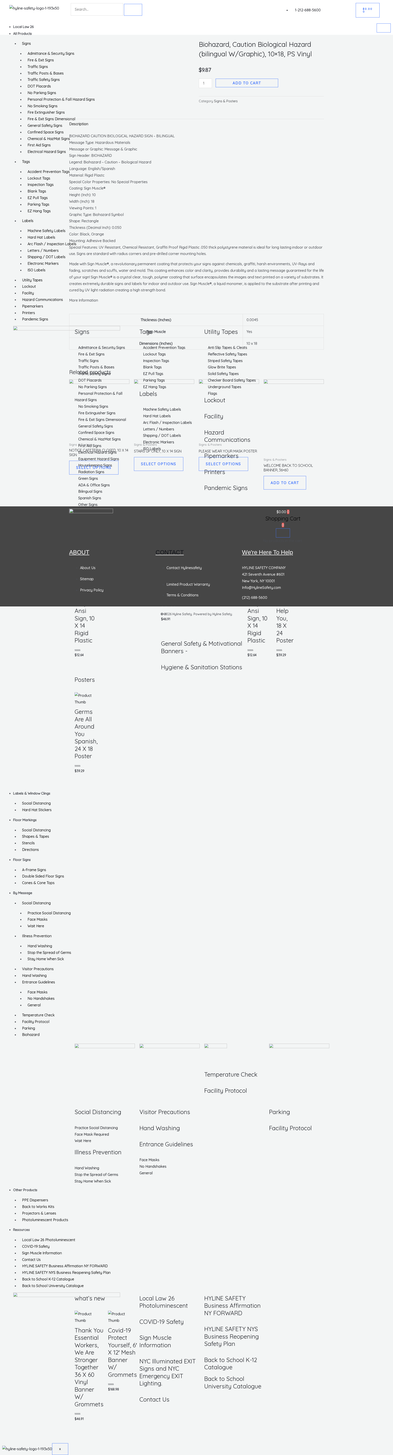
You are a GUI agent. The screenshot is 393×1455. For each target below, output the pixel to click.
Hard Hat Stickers (37, 810)
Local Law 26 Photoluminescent (48, 1240)
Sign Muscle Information (42, 1253)
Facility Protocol (35, 1021)
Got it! (371, 7)
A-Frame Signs (34, 870)
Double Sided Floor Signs (43, 876)
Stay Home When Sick (46, 959)
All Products (22, 33)
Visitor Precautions (38, 969)
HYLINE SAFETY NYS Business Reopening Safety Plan (66, 1272)
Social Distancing (36, 803)
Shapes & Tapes (35, 836)
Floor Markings (25, 820)
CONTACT (170, 552)
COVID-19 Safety (36, 1246)
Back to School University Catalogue (53, 1285)
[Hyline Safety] (91, 514)
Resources (21, 1230)
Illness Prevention (37, 936)
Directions (30, 849)
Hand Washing (40, 946)
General (34, 1005)
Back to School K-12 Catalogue (48, 1279)
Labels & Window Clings (31, 793)
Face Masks (38, 919)
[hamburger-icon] (384, 27)
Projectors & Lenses (39, 1213)
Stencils (28, 843)
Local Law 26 (23, 27)
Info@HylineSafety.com (261, 587)
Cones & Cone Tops (38, 882)
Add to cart (247, 83)
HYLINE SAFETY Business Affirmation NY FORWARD (65, 1266)
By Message (22, 893)
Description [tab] (78, 124)
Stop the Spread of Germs (49, 952)
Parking (28, 1028)
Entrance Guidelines (38, 982)
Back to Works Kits (38, 1206)
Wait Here (36, 926)
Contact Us (31, 1259)
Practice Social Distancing (49, 913)
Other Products (25, 1190)
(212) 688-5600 (254, 597)
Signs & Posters (226, 101)
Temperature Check (38, 1015)
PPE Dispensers (35, 1200)
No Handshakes (41, 998)
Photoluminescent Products (45, 1220)
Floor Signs (22, 860)
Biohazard (31, 1034)
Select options (93, 467)
